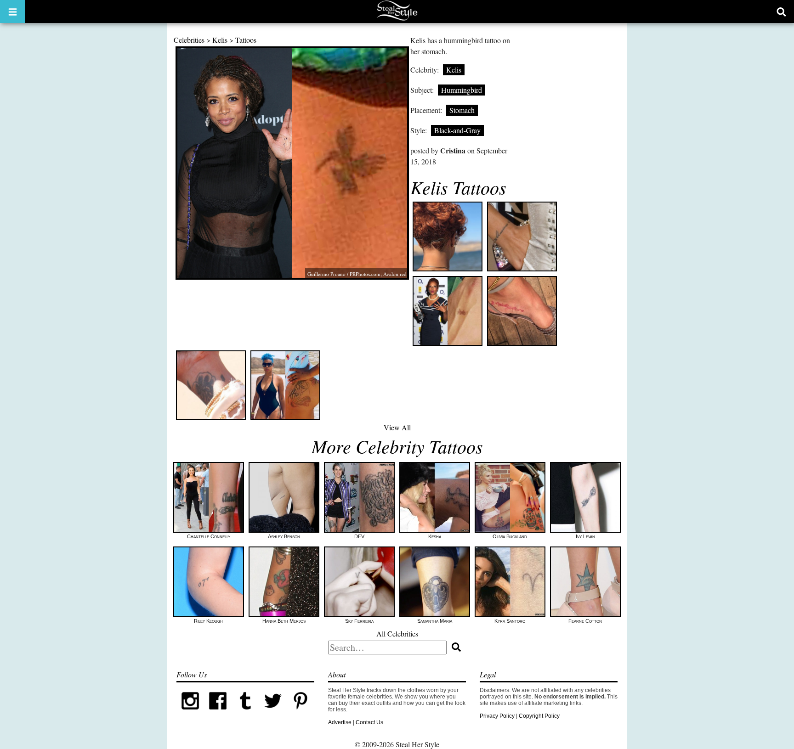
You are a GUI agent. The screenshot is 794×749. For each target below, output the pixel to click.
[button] (12, 11)
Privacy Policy (497, 716)
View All (397, 427)
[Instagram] (190, 713)
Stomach (462, 110)
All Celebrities (397, 633)
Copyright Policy (539, 716)
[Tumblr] (245, 713)
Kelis (219, 40)
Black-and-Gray (457, 130)
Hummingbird (461, 90)
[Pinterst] (300, 713)
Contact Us (369, 722)
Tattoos (245, 40)
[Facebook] (218, 713)
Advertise (340, 722)
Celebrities (189, 40)
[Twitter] (273, 713)
